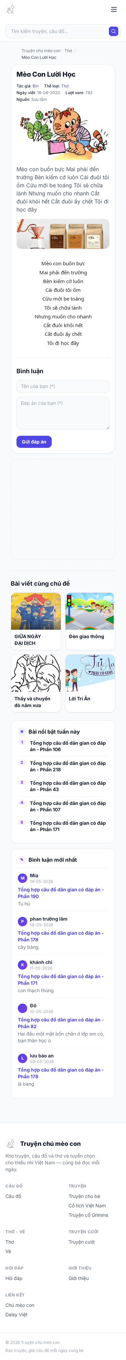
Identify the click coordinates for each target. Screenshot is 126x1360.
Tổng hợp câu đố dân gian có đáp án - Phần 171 (68, 826)
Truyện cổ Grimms (88, 1215)
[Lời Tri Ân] (90, 673)
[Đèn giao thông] (90, 611)
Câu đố (13, 1196)
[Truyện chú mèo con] (11, 9)
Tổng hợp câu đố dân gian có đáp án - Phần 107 (68, 806)
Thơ (65, 85)
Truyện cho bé (84, 1196)
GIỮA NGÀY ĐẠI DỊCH (27, 639)
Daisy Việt (16, 1314)
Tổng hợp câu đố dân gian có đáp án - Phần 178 (61, 936)
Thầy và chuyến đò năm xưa (32, 702)
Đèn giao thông (86, 636)
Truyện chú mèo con (41, 50)
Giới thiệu (79, 1278)
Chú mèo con (19, 1305)
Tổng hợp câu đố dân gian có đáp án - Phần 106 (68, 746)
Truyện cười (81, 1242)
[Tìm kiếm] (113, 31)
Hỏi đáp (14, 1278)
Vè (8, 1251)
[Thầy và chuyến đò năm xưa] (36, 673)
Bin (36, 85)
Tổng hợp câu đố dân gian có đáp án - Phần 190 (61, 893)
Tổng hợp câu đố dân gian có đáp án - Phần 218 (68, 766)
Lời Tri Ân (79, 698)
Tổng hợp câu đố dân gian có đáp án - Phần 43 (68, 786)
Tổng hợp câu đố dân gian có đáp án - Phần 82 (61, 1023)
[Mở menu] (114, 9)
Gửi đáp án (34, 441)
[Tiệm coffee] (63, 234)
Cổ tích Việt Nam (87, 1205)
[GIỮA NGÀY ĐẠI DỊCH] (36, 611)
